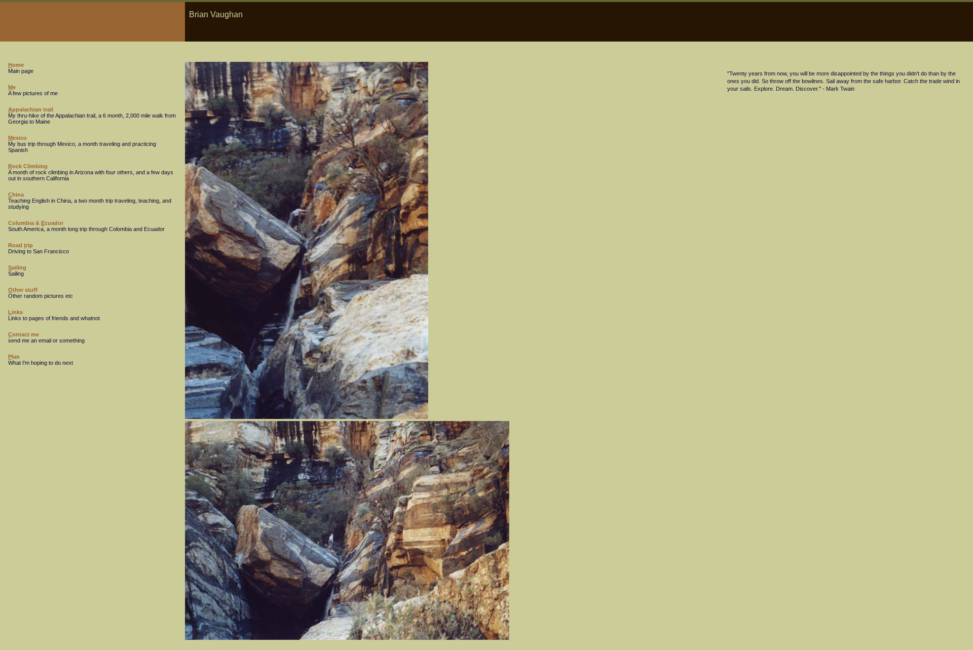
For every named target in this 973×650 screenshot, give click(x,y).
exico (17, 138)
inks (15, 312)
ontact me (23, 334)
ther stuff (23, 290)
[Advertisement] (757, 162)
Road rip (20, 245)
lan (14, 357)
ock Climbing (28, 166)
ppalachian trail (30, 109)
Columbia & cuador (35, 223)
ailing (17, 267)
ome (16, 65)
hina (16, 195)
